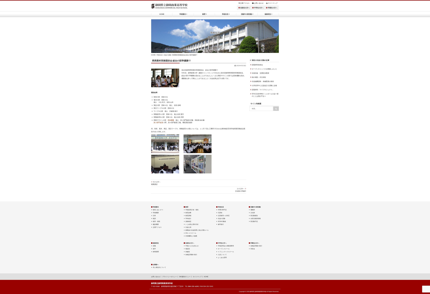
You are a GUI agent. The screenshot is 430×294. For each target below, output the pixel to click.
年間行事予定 (222, 210)
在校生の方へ (245, 8)
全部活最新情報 (255, 218)
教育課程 (188, 215)
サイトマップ (272, 3)
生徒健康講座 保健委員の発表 (263, 81)
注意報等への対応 (224, 215)
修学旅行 (221, 224)
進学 (154, 249)
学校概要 (156, 213)
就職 (154, 246)
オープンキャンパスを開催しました (264, 69)
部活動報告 (254, 215)
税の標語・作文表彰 (259, 77)
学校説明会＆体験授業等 (226, 246)
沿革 (154, 215)
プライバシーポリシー (169, 277)
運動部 (252, 210)
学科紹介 (188, 218)
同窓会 (252, 249)
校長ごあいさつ (158, 210)
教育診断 (188, 213)
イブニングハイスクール (226, 252)
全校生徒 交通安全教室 (260, 73)
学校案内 (183, 14)
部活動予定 (254, 221)
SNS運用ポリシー (184, 277)
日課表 (220, 213)
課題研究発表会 (257, 65)
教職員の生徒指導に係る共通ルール (197, 230)
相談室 (187, 249)
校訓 (154, 218)
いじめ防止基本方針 (192, 224)
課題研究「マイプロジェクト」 (263, 90)
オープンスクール (224, 249)
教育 (203, 14)
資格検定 (188, 221)
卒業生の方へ (272, 8)
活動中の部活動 (246, 14)
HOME (161, 14)
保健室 (187, 252)
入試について (222, 254)
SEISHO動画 (222, 221)
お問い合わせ (258, 3)
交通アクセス (244, 3)
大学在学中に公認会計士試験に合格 (264, 85)
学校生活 (225, 14)
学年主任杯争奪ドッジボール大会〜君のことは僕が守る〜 (265, 95)
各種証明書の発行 (191, 254)
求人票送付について (159, 267)
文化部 (252, 213)
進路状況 (268, 14)
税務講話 (155, 183)
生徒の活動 (221, 218)
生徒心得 (188, 227)
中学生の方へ (258, 8)
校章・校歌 (156, 221)
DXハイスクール (190, 233)
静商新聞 (156, 252)
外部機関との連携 (191, 236)
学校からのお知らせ (192, 246)
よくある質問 (222, 257)
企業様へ (156, 264)
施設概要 (156, 224)
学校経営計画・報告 (192, 210)
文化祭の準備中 (240, 190)
